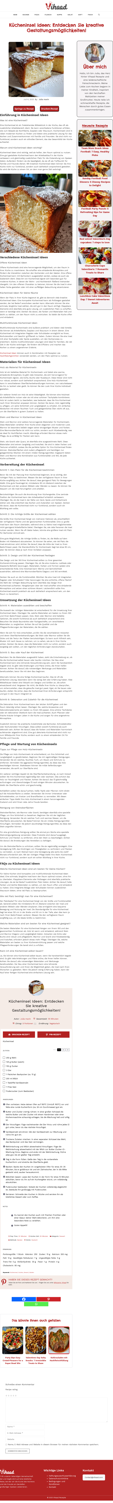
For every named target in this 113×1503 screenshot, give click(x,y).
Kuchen (26, 15)
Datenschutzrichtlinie (58, 1478)
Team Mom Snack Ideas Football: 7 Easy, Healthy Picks (95, 151)
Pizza (37, 15)
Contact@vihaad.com (94, 1477)
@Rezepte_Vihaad (60, 1282)
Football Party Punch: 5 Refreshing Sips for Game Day (95, 212)
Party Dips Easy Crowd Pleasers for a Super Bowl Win (13, 1360)
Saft (80, 15)
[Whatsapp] (36, 1304)
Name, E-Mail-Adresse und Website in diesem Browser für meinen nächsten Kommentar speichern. (53, 1444)
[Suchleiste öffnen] (99, 14)
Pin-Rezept (55, 1034)
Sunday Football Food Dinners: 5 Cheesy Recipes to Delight (95, 182)
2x (63, 1050)
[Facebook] (24, 1299)
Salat (70, 15)
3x (68, 1050)
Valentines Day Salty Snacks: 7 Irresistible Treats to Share (36, 1360)
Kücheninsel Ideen (8, 353)
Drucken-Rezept (49, 109)
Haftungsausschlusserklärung (62, 1476)
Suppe (59, 15)
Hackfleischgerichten (9, 356)
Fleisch (48, 15)
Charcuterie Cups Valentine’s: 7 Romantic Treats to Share (94, 269)
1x (59, 1050)
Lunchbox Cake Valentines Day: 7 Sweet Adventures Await (95, 299)
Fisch (90, 15)
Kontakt (52, 1487)
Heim (15, 15)
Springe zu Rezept (24, 109)
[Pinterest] (48, 1299)
